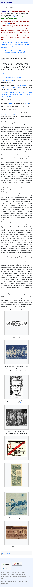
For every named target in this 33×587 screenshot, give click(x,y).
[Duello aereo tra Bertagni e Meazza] (16, 504)
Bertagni (12, 92)
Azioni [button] (17, 58)
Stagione (3, 74)
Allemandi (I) (23, 85)
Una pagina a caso (14, 46)
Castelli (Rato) (4, 114)
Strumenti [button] (24, 58)
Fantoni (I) (15, 94)
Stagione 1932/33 (19, 552)
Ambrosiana (10, 126)
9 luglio (14, 17)
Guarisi (10, 94)
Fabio (8, 23)
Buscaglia (27, 94)
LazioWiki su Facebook (21, 42)
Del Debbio (18, 92)
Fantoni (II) (4, 94)
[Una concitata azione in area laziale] (16, 532)
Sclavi (6, 92)
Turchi (2, 87)
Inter (14, 554)
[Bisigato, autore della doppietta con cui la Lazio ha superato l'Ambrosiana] (16, 387)
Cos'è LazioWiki (24, 581)
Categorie (4, 552)
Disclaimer (4, 583)
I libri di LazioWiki (7, 42)
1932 (8, 80)
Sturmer (9, 96)
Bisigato (21, 94)
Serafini (25, 92)
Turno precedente (6, 77)
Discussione (10, 58)
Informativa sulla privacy (9, 581)
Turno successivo (16, 77)
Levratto (8, 89)
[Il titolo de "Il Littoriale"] (16, 323)
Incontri (10, 552)
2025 (17, 17)
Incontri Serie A (6, 554)
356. (12, 80)
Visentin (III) (15, 87)
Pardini (30, 92)
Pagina (3, 58)
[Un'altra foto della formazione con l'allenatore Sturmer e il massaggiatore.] (16, 417)
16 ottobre (4, 80)
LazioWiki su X (6, 44)
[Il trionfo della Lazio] (16, 475)
